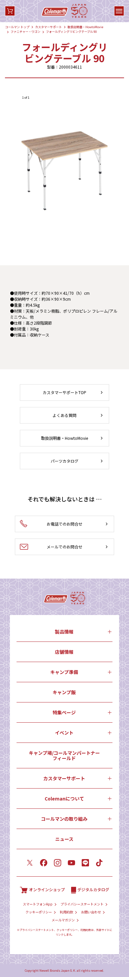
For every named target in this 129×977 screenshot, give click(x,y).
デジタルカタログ (93, 889)
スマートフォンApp (38, 904)
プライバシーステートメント (82, 904)
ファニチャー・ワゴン (25, 31)
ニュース (64, 839)
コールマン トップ (17, 27)
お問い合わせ (91, 912)
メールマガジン (63, 920)
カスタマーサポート (48, 27)
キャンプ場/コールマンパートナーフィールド (64, 755)
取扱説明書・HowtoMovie (85, 27)
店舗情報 (64, 651)
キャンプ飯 (64, 692)
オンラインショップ (47, 889)
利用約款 (66, 912)
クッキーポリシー (38, 912)
